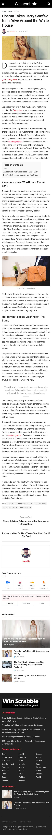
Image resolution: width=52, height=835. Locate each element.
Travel (38, 771)
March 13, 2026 (20, 657)
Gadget (5, 777)
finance (5, 771)
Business (6, 761)
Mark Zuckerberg (10, 507)
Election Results (25, 504)
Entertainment (8, 764)
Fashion (5, 767)
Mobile (22, 764)
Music (21, 771)
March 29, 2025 (20, 681)
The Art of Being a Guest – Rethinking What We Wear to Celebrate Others (24, 640)
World (38, 777)
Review (22, 780)
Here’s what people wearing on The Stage (20, 175)
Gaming (5, 780)
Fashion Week (40, 504)
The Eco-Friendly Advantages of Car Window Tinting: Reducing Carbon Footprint (29, 664)
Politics (16, 11)
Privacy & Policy (25, 822)
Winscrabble (26, 4)
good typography (9, 79)
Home (4, 11)
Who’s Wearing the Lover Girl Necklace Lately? (21, 737)
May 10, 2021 (24, 31)
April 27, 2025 (19, 670)
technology (41, 767)
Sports (38, 757)
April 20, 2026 (9, 645)
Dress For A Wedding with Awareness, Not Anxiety (22, 725)
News (10, 11)
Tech (38, 764)
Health (21, 754)
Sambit (12, 31)
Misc (21, 761)
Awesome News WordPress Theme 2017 (20, 172)
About (14, 822)
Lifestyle (22, 757)
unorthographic (14, 141)
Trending (40, 774)
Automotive (7, 757)
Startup (39, 761)
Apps (4, 754)
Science (39, 754)
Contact (5, 822)
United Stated (25, 507)
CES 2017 (11, 504)
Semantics (17, 110)
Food (4, 774)
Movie (21, 767)
